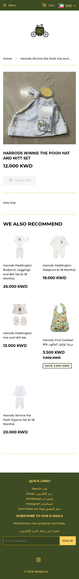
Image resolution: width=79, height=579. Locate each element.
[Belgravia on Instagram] (38, 560)
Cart (51, 5)
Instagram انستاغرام (39, 503)
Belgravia (41, 571)
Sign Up (67, 540)
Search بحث (39, 488)
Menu (12, 5)
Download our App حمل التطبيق (39, 508)
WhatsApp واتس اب (39, 498)
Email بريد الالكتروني (39, 493)
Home (7, 58)
